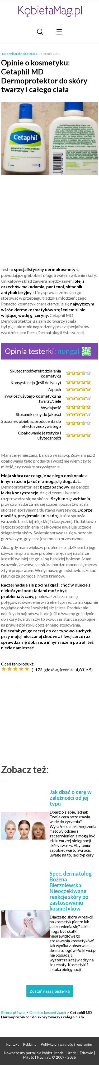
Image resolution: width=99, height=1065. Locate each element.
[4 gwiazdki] (21, 669)
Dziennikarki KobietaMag (19, 54)
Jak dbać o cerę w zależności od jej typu (71, 798)
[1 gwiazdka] (3, 669)
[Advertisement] (49, 223)
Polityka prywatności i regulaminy (67, 1044)
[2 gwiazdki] (9, 669)
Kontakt (12, 1044)
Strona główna (13, 1012)
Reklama (29, 1044)
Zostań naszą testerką (50, 990)
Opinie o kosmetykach (47, 1012)
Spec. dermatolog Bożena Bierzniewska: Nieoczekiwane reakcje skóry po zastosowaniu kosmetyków (71, 891)
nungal (68, 351)
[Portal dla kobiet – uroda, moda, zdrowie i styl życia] (49, 11)
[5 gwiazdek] (27, 669)
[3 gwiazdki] (15, 669)
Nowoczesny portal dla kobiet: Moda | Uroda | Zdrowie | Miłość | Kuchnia (49, 1054)
